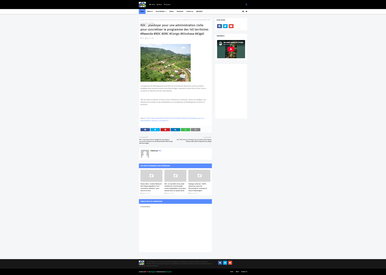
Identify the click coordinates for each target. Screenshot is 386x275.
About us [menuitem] (150, 11)
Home (153, 4)
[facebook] (243, 11)
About (160, 4)
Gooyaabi (169, 271)
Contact (168, 4)
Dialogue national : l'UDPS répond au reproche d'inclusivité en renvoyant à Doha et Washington (197, 187)
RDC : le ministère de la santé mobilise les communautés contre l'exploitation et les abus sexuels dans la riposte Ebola (175, 187)
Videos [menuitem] (171, 11)
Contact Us (244, 271)
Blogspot (153, 271)
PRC (143, 38)
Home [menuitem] (142, 11)
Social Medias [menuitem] (160, 11)
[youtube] (231, 26)
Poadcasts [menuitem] (180, 11)
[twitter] (246, 11)
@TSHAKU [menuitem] (199, 11)
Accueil (142, 19)
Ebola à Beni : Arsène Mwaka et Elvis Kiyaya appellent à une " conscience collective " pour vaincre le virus (151, 187)
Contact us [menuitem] (189, 11)
